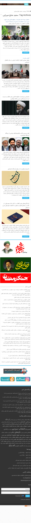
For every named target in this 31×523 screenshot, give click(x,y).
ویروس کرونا (3, 443)
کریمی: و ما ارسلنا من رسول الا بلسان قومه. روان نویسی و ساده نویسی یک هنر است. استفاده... (17, 393)
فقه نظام (6, 439)
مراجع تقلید (9, 441)
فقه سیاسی (10, 439)
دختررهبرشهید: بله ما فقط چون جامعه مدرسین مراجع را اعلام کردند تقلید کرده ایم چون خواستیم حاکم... (16, 407)
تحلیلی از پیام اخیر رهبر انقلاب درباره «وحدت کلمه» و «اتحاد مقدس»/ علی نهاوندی (17, 334)
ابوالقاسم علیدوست (10, 424)
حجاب (2, 432)
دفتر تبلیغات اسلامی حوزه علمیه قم (23, 460)
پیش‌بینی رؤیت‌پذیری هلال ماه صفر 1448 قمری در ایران (18, 349)
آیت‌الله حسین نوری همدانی (15, 420)
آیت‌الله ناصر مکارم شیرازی (22, 424)
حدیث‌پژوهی (28, 435)
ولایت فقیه (8, 443)
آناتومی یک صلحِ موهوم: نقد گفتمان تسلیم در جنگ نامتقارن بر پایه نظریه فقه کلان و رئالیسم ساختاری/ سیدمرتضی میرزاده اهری (16, 338)
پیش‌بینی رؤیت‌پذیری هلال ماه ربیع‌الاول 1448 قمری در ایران (17, 320)
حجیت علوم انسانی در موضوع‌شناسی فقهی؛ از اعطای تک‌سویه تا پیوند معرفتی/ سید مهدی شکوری (16, 323)
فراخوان (21, 439)
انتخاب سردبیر (18, 429)
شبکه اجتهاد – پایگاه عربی (25, 455)
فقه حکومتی (15, 439)
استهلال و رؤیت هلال (22, 426)
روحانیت (10, 437)
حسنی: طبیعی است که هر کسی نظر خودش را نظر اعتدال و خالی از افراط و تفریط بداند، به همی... (17, 397)
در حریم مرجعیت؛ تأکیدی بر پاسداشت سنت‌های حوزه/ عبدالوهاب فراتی (16, 346)
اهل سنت (10, 429)
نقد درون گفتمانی (21, 443)
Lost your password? (25, 499)
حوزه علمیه (22, 435)
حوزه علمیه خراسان (13, 435)
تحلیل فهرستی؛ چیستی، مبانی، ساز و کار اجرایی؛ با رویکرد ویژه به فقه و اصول (16, 358)
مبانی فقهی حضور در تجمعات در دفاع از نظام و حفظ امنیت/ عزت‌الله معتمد (16, 330)
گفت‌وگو (12, 445)
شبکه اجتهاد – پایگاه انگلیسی (24, 452)
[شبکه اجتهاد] (15, 4)
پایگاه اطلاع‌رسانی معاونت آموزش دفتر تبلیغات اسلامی (19, 468)
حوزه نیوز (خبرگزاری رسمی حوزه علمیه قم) (22, 465)
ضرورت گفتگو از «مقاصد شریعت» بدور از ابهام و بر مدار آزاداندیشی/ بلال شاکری (16, 290)
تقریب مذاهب (7, 432)
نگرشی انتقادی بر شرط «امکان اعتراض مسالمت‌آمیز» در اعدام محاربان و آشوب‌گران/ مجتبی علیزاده (17, 300)
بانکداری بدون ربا (24, 432)
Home (28, 11)
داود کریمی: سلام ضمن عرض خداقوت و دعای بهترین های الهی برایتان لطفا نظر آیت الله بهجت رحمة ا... (16, 411)
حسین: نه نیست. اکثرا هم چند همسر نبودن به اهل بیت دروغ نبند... (16, 405)
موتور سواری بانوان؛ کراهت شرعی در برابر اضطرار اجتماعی (17, 60)
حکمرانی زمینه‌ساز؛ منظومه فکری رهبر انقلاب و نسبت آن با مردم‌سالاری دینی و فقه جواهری (16, 98)
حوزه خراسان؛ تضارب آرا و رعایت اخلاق (22, 297)
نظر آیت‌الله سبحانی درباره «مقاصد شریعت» (21, 311)
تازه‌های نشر (15, 432)
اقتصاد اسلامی (8, 426)
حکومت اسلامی (25, 437)
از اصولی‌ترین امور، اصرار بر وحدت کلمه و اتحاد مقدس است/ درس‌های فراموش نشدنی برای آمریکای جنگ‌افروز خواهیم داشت (16, 342)
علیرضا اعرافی (25, 439)
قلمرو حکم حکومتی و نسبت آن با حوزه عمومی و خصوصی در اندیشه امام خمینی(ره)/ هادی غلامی (16, 362)
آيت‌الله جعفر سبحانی (26, 420)
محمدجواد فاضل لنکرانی (16, 441)
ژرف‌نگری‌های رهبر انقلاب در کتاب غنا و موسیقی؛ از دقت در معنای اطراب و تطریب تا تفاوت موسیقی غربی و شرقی (15, 206)
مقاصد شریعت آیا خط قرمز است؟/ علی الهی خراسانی (19, 317)
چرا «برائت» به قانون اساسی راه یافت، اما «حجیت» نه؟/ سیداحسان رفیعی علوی (16, 327)
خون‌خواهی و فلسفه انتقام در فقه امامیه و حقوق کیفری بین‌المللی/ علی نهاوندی (16, 352)
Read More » (25, 52)
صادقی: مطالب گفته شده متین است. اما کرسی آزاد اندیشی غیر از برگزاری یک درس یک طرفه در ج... (17, 401)
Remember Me (18, 496)
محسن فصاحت (25, 441)
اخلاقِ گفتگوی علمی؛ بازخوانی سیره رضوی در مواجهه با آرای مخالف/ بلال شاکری (16, 314)
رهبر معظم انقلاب (16, 437)
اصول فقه (14, 426)
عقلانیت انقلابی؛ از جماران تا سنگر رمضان (16, 22)
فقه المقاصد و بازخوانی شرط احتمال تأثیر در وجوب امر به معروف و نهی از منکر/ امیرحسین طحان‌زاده (16, 308)
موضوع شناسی (28, 443)
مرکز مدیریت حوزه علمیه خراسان (24, 463)
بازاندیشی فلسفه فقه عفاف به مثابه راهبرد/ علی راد (19, 355)
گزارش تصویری (19, 446)
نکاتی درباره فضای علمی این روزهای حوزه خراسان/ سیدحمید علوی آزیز (16, 304)
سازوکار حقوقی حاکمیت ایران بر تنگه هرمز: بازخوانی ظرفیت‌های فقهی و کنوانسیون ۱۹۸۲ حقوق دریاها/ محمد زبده (15, 294)
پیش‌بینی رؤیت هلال (27, 446)
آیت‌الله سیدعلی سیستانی (15, 422)
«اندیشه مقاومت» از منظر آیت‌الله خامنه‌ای (18, 169)
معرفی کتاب (4, 441)
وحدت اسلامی (14, 443)
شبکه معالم (28, 458)
